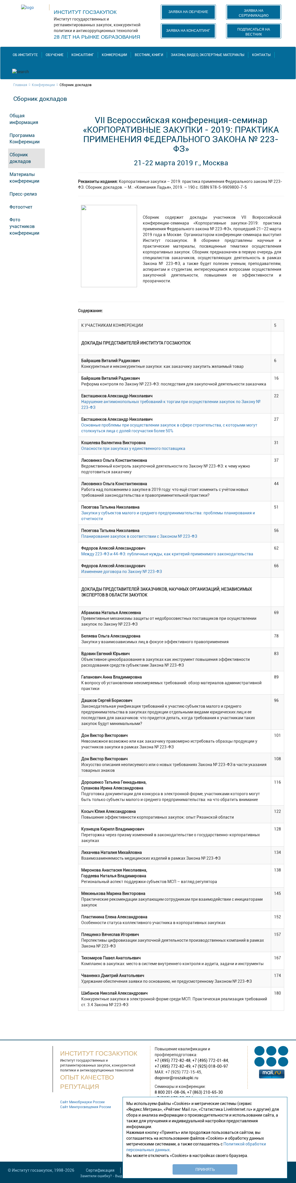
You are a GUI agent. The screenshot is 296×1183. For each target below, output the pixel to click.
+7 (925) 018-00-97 (210, 1066)
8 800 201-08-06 (170, 1092)
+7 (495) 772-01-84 (210, 1060)
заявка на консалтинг (188, 31)
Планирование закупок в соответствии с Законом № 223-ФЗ (139, 536)
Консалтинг (82, 55)
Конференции (114, 55)
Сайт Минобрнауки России (82, 1102)
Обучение (55, 55)
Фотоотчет (21, 207)
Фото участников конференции (24, 226)
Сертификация (100, 1170)
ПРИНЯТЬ (205, 1169)
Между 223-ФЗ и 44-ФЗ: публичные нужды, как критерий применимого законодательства (167, 554)
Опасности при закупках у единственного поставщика (133, 448)
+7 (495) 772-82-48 (172, 1060)
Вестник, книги (149, 55)
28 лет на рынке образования (97, 37)
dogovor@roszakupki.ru (176, 1078)
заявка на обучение (188, 12)
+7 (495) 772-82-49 (172, 1066)
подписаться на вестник (253, 31)
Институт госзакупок (85, 12)
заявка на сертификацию (254, 13)
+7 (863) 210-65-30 (205, 1092)
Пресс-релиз (23, 194)
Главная (20, 85)
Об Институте (25, 55)
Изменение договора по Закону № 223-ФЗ (121, 571)
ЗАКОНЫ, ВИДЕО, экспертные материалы (207, 55)
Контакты (261, 55)
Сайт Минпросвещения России (85, 1107)
